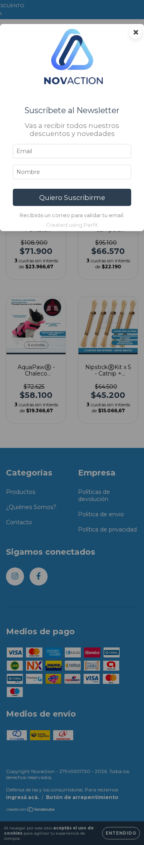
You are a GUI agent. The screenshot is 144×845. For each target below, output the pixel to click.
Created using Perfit (72, 225)
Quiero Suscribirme (72, 198)
